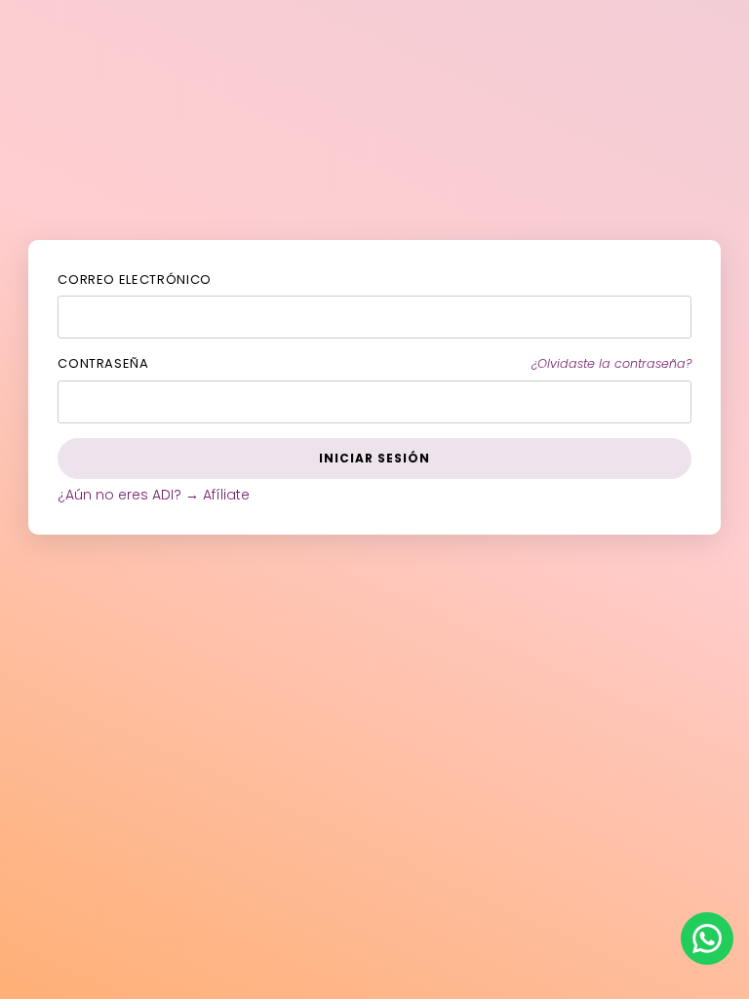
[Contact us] (707, 938)
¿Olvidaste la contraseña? (611, 363)
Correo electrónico (135, 279)
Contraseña (103, 363)
